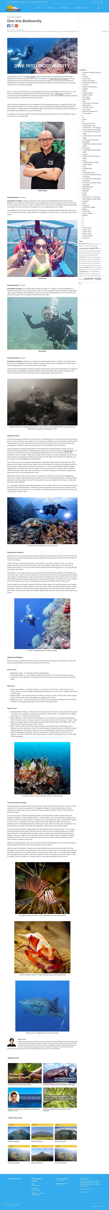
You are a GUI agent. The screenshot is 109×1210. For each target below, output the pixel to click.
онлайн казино (87, 236)
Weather (85, 89)
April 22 (96, 243)
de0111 (85, 203)
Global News (87, 99)
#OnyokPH (89, 243)
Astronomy (86, 238)
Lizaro (87, 265)
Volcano (11, 1124)
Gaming (85, 215)
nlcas (84, 170)
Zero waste (86, 97)
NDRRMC (87, 267)
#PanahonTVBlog (16, 31)
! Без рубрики (87, 113)
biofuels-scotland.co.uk (90, 111)
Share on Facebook (8, 25)
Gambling (86, 201)
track (99, 273)
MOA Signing (87, 105)
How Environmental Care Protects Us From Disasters (57, 1109)
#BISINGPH (82, 244)
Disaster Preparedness (90, 87)
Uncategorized (87, 168)
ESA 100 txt (86, 189)
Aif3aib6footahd (88, 187)
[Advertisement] (90, 42)
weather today (92, 278)
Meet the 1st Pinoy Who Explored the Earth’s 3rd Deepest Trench (23, 1109)
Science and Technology (90, 103)
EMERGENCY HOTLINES (81, 8)
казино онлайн (87, 213)
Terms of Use (95, 1206)
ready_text (86, 205)
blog (84, 101)
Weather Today (87, 95)
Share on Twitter (12, 25)
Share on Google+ (16, 25)
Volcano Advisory (13, 1141)
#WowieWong (34, 31)
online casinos (87, 234)
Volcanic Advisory (60, 1163)
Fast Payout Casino (89, 123)
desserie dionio (82, 253)
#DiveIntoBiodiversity (26, 31)
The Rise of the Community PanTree (19, 1084)
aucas (84, 166)
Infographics (64, 8)
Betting (85, 209)
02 (83, 121)
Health (85, 91)
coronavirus (84, 248)
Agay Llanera (12, 29)
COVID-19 (38, 8)
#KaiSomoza (51, 31)
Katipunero (96, 263)
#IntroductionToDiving (43, 31)
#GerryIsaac (58, 31)
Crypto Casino (87, 227)
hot (99, 261)
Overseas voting (88, 107)
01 (83, 117)
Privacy (100, 1206)
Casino (85, 193)
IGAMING (85, 191)
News (84, 119)
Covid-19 (85, 85)
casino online (87, 232)
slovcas (85, 154)
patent (85, 269)
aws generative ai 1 (89, 172)
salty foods (90, 271)
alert (93, 243)
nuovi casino (87, 109)
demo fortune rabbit (96, 251)
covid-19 (93, 248)
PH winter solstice (91, 269)
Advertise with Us (85, 1192)
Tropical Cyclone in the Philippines (86, 275)
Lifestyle (85, 76)
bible (90, 245)
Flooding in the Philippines (92, 257)
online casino (87, 229)
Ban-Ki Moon (86, 245)
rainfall (81, 271)
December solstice (86, 251)
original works (99, 267)
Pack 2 (85, 195)
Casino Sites (87, 211)
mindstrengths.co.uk (89, 125)
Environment (18, 17)
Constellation (95, 245)
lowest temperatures (93, 265)
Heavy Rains (95, 261)
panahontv (9, 31)
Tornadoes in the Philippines (91, 273)
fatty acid (93, 255)
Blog (12, 17)
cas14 (84, 160)
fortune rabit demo (88, 261)
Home (8, 17)
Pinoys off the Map (89, 80)
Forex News (86, 148)
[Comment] (19, 26)
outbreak (81, 269)
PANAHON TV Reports (90, 83)
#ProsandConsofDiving (66, 31)
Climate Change (88, 93)
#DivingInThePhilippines (78, 31)
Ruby (86, 271)
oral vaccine (92, 267)
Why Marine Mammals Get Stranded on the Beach (59, 1084)
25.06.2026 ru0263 (89, 207)
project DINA (98, 269)
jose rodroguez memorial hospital (86, 263)
